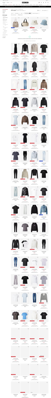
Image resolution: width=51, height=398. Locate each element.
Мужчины (8, 2)
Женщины (4, 2)
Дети (11, 2)
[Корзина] (47, 2)
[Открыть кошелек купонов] (39, 2)
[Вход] (41, 2)
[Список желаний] (45, 2)
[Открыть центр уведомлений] (43, 2)
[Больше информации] (15, 33)
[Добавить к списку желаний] (18, 17)
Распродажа (17, 13)
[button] (39, 10)
